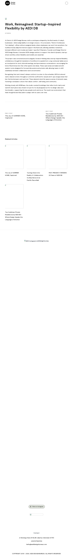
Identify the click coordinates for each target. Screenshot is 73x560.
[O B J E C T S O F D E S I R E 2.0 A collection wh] (20, 295)
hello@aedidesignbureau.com (36, 544)
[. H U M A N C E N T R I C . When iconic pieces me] (63, 326)
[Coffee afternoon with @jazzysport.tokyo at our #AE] (42, 264)
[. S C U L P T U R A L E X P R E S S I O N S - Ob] (10, 343)
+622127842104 (36, 541)
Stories (8, 33)
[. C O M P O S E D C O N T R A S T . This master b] (52, 375)
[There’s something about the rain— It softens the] (31, 267)
